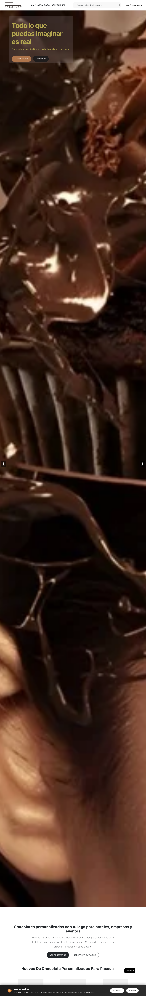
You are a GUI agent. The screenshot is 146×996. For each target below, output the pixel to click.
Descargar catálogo (85, 955)
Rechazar (117, 990)
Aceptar (132, 990)
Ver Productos (21, 59)
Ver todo (130, 970)
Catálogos (43, 5)
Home (33, 5)
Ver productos (58, 955)
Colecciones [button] (58, 5)
